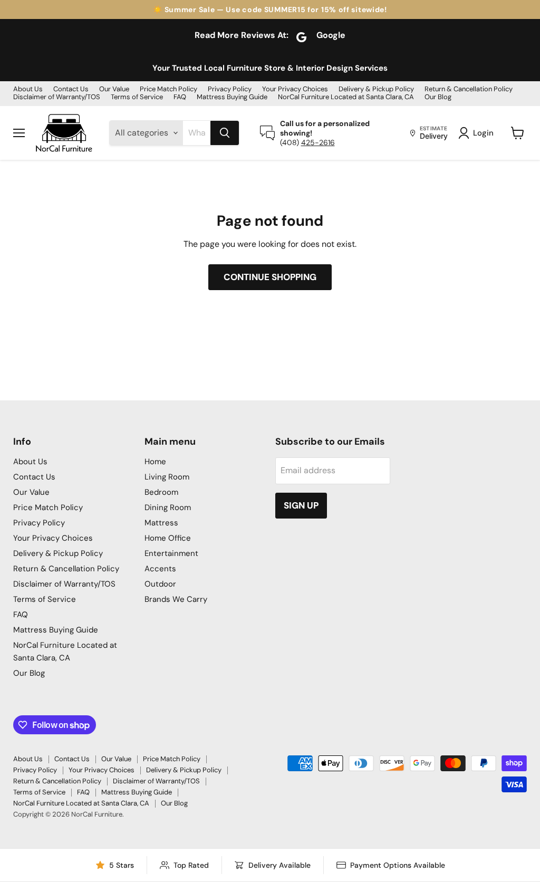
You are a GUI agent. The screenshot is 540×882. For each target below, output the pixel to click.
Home (155, 461)
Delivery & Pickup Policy (376, 89)
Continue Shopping (270, 277)
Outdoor (160, 584)
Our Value (114, 89)
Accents (160, 568)
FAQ (179, 97)
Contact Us (71, 89)
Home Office (167, 538)
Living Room (166, 477)
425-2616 (318, 142)
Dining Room (167, 507)
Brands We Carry (175, 599)
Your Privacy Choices (295, 89)
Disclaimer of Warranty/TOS (56, 97)
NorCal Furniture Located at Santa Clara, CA (346, 97)
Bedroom (161, 492)
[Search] (224, 133)
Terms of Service (137, 97)
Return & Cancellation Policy (469, 89)
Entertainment (171, 553)
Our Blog (438, 97)
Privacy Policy (230, 89)
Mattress (161, 522)
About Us (28, 89)
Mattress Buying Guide (232, 97)
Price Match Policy (168, 89)
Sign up (301, 505)
